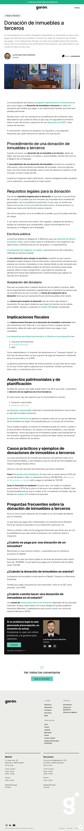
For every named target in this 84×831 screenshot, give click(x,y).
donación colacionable (21, 410)
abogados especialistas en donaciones (54, 102)
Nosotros (47, 705)
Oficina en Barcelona (67, 708)
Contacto (47, 710)
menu (77, 7)
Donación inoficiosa (20, 405)
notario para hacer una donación (36, 602)
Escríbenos (67, 705)
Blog (46, 715)
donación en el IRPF (56, 122)
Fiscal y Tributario (13, 16)
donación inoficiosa (19, 418)
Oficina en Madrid (70, 712)
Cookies (76, 828)
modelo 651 (46, 307)
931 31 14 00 (47, 765)
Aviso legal (62, 828)
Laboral (47, 730)
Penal (46, 735)
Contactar (14, 645)
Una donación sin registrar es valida (24, 250)
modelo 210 (22, 494)
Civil (46, 724)
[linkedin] (10, 825)
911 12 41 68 (9, 765)
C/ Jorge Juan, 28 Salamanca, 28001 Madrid (14, 761)
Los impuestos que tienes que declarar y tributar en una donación (38, 336)
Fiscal (46, 727)
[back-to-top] (80, 827)
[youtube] (14, 825)
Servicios (48, 713)
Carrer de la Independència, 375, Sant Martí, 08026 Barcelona (54, 761)
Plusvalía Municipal (19, 344)
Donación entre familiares (26, 474)
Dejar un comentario (42, 679)
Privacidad (69, 828)
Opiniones (48, 707)
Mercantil (47, 732)
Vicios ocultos (49, 738)
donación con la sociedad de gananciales (34, 205)
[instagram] (6, 825)
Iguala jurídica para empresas (51, 742)
